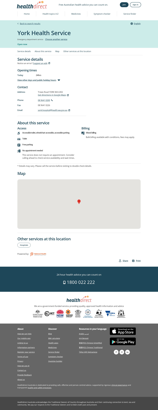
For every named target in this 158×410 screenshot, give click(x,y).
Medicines (76, 13)
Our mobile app (23, 338)
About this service (43, 51)
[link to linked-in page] (127, 352)
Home (27, 13)
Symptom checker (102, 13)
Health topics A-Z (50, 13)
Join (124, 4)
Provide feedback (24, 375)
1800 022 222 (80, 282)
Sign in (135, 4)
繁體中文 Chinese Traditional (91, 347)
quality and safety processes (39, 388)
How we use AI (23, 366)
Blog (50, 334)
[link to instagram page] (121, 352)
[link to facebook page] (116, 352)
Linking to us (22, 343)
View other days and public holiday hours (36, 80)
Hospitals (24, 245)
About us (21, 379)
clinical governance (119, 385)
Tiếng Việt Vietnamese (88, 352)
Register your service (26, 352)
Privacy (20, 361)
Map (57, 51)
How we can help (24, 334)
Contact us (21, 370)
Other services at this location (77, 51)
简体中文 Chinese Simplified (90, 343)
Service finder (129, 13)
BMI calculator (54, 338)
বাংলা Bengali (84, 338)
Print (138, 260)
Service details (24, 51)
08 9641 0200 (44, 100)
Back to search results (30, 23)
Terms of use (22, 356)
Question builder (55, 361)
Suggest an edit (40, 63)
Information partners (26, 347)
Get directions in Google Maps (52, 95)
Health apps (53, 343)
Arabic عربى (84, 334)
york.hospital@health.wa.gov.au (52, 110)
